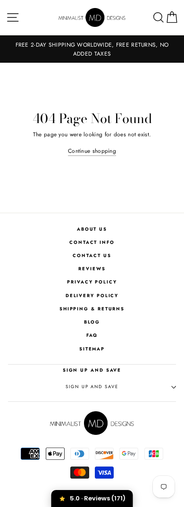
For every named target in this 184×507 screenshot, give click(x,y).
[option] (92, 49)
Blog (92, 322)
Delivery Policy (92, 295)
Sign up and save (92, 386)
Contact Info (92, 242)
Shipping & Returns (92, 309)
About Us (92, 229)
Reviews (91, 269)
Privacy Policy (92, 282)
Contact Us (92, 255)
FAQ (92, 335)
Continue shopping (92, 151)
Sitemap (92, 349)
